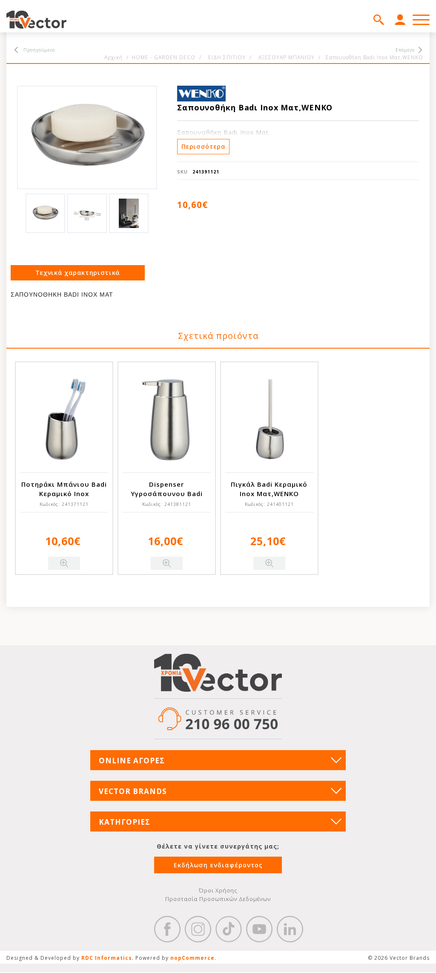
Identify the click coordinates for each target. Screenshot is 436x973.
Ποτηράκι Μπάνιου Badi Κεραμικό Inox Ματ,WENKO (64, 493)
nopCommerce (192, 957)
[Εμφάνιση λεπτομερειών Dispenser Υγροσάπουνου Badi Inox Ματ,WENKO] (167, 419)
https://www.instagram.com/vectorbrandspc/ (198, 929)
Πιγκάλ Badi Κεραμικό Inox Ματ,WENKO (269, 489)
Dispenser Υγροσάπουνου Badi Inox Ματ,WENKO (167, 493)
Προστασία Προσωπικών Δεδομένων (218, 899)
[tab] (78, 272)
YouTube (259, 929)
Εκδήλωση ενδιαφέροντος (218, 865)
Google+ (290, 929)
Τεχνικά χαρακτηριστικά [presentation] (77, 273)
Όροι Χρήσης (218, 890)
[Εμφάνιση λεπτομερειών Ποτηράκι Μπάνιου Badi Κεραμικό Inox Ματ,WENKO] (64, 419)
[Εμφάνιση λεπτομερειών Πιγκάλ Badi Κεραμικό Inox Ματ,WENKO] (269, 419)
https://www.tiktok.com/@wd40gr (228, 929)
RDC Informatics (106, 957)
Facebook (167, 929)
